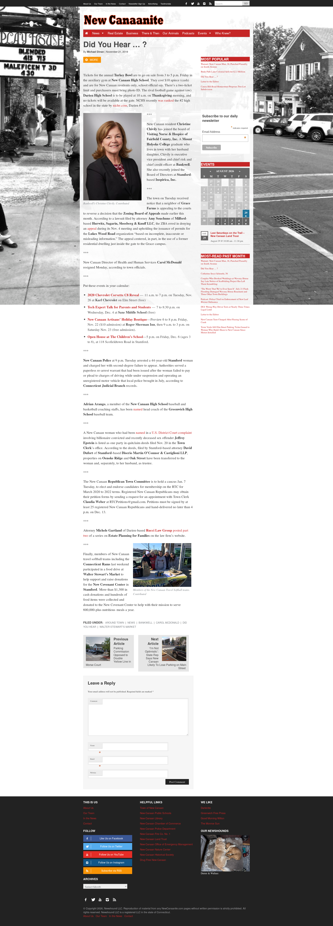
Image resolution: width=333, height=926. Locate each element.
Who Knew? (222, 33)
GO (246, 3)
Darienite (206, 808)
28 (218, 181)
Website (93, 772)
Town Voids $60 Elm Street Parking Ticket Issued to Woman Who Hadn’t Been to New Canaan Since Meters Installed (225, 329)
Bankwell (145, 622)
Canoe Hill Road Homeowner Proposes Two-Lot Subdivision (223, 88)
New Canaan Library (151, 818)
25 (218, 213)
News (96, 33)
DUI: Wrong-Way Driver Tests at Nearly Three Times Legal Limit (225, 308)
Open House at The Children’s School (115, 336)
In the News (111, 3)
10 (211, 197)
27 (211, 181)
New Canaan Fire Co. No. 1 (155, 834)
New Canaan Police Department (157, 828)
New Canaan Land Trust (153, 839)
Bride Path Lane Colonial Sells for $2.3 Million (223, 71)
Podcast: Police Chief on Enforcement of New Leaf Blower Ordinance (224, 300)
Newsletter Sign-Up (137, 3)
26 (225, 213)
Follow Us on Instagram (111, 862)
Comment (93, 701)
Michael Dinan (95, 51)
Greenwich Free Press (213, 813)
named (138, 409)
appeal (91, 228)
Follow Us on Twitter (111, 846)
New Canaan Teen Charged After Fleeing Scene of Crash (224, 321)
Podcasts (188, 33)
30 (232, 181)
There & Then (150, 33)
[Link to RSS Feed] (210, 3)
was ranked (166, 100)
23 (204, 213)
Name (95, 746)
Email (95, 760)
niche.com (120, 105)
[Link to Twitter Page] (192, 3)
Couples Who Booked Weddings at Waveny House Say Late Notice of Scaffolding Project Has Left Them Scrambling (224, 281)
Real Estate (115, 33)
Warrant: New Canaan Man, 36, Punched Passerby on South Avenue (224, 65)
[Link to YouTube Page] (199, 3)
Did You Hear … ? (209, 76)
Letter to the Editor (210, 81)
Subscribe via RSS (111, 870)
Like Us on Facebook (111, 838)
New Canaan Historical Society (157, 854)
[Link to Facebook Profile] (186, 3)
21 (239, 205)
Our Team (98, 3)
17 (211, 205)
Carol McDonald (167, 622)
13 (232, 197)
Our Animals (171, 33)
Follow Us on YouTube (111, 854)
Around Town (114, 622)
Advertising (152, 3)
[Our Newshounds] (225, 852)
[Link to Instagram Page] (204, 3)
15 (246, 197)
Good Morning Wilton (212, 818)
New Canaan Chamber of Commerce (160, 823)
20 (232, 205)
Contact (122, 3)
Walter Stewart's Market (118, 626)
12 (225, 197)
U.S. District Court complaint (172, 432)
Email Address (224, 132)
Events (203, 33)
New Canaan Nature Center (155, 849)
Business (132, 33)
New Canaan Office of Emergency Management (166, 844)
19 (225, 205)
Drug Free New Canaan (153, 860)
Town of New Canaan (152, 808)
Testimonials (166, 3)
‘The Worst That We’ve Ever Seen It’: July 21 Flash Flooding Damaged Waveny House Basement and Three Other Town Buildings (224, 291)
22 (246, 205)
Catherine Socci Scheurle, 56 (214, 273)
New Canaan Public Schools (155, 813)
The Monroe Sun (210, 823)
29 (246, 213)
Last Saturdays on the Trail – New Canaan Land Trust (228, 234)
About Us (87, 3)
